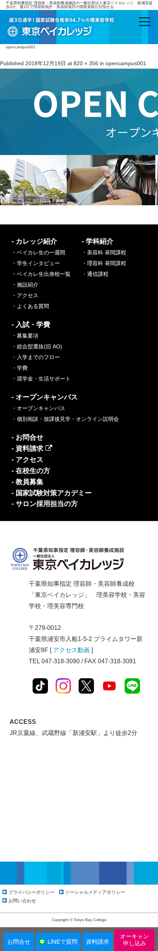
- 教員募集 (27, 482)
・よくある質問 (30, 306)
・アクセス (25, 295)
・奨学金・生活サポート (41, 379)
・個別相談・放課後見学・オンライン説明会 (65, 419)
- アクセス (27, 459)
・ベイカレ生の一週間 (38, 252)
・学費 (20, 368)
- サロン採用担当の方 (45, 504)
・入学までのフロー (36, 357)
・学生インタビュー (36, 263)
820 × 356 (86, 63)
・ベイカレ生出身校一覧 (41, 274)
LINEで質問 (62, 941)
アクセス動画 (71, 650)
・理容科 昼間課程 (104, 263)
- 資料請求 (28, 448)
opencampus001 (125, 63)
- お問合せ (27, 437)
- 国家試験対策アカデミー (52, 493)
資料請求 (97, 941)
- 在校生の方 (31, 471)
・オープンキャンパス (38, 408)
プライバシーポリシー (31, 892)
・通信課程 (95, 274)
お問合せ (18, 941)
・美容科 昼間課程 (104, 252)
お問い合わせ (22, 900)
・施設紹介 (25, 285)
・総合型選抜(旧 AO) (37, 346)
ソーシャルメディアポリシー (95, 892)
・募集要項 (25, 336)
